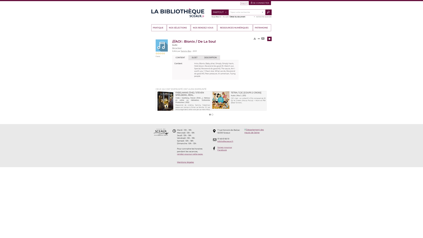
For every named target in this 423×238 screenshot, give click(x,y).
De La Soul (176, 48)
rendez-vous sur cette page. (190, 154)
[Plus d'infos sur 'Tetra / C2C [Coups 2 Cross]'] (221, 100)
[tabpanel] (205, 69)
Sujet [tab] (194, 58)
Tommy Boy (186, 51)
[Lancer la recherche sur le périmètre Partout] (268, 12)
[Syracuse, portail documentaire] (177, 12)
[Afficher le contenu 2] (212, 114)
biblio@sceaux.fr (225, 141)
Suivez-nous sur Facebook (224, 148)
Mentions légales (185, 162)
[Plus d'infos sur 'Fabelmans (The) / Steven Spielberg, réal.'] (165, 102)
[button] (162, 45)
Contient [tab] (180, 58)
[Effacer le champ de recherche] (262, 12)
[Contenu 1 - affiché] (210, 114)
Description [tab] (210, 58)
